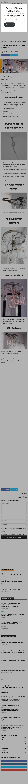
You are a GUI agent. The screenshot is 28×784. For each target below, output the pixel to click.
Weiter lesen (14, 29)
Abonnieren (9, 25)
